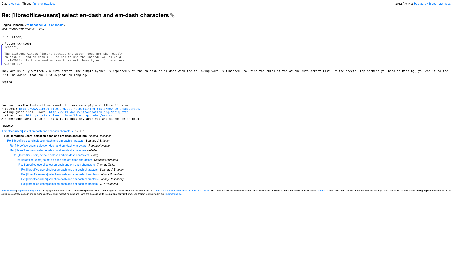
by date (418, 3)
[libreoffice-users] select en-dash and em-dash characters (37, 131)
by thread (430, 3)
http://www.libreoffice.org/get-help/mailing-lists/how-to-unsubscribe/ (80, 108)
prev (11, 3)
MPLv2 (321, 190)
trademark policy (173, 193)
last (52, 3)
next (17, 3)
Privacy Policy (8, 190)
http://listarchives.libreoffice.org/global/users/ (69, 115)
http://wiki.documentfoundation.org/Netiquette (89, 112)
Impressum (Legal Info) (29, 190)
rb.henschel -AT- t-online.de (45, 25)
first (35, 3)
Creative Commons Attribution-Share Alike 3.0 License (181, 190)
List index (445, 3)
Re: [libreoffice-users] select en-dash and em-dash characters (85, 15)
